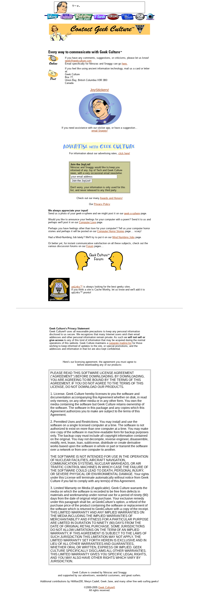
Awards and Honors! (111, 198)
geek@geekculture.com (78, 60)
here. (124, 63)
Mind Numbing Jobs (123, 237)
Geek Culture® (106, 587)
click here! (124, 153)
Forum (89, 246)
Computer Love (87, 222)
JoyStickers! (99, 90)
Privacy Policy (102, 204)
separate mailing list (120, 343)
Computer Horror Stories (110, 231)
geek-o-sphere (132, 213)
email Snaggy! (100, 130)
